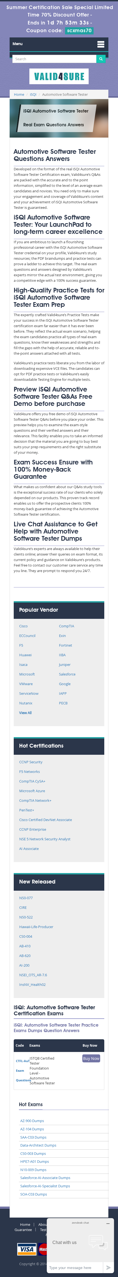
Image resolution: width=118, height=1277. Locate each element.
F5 (21, 646)
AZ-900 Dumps (32, 1120)
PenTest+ (26, 810)
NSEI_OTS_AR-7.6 (33, 975)
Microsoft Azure (32, 791)
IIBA (62, 655)
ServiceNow (28, 694)
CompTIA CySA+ (32, 782)
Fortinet (65, 646)
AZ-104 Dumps (32, 1128)
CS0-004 (25, 937)
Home (19, 94)
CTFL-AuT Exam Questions (23, 1070)
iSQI (33, 94)
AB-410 (24, 946)
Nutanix (25, 703)
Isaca (23, 665)
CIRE (23, 908)
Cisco (23, 626)
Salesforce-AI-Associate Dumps (45, 1177)
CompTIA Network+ (35, 801)
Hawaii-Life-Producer (36, 927)
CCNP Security (31, 762)
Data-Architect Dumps (38, 1145)
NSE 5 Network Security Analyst (45, 839)
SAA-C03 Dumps (33, 1137)
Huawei (25, 655)
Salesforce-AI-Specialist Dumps (45, 1185)
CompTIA (66, 626)
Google (65, 684)
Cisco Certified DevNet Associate (45, 820)
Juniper (65, 665)
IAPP (63, 694)
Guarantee (23, 1229)
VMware (26, 684)
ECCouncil (27, 636)
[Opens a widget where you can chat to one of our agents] (80, 1245)
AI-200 (24, 966)
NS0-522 (26, 917)
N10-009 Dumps (33, 1169)
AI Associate (29, 849)
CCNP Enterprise (32, 830)
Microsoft (27, 674)
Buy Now (91, 1058)
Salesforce (67, 674)
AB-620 (24, 956)
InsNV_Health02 (32, 985)
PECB (63, 703)
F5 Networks (29, 772)
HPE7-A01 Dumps (34, 1161)
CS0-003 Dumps (33, 1153)
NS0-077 (26, 898)
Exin (62, 636)
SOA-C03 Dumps (33, 1194)
